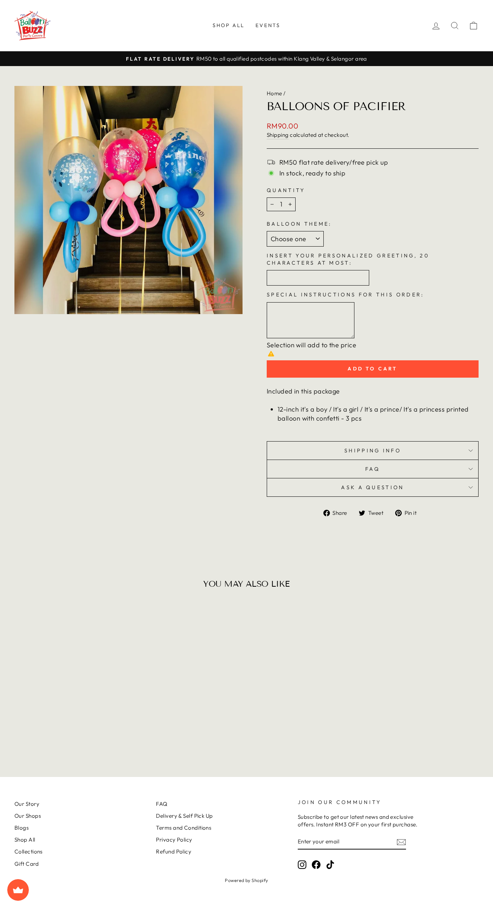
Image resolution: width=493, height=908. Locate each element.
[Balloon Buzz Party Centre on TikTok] (330, 864)
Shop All (229, 25)
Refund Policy (173, 851)
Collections (28, 851)
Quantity (286, 190)
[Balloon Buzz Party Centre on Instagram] (302, 864)
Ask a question (372, 487)
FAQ (372, 469)
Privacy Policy (174, 839)
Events (268, 25)
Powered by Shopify (246, 880)
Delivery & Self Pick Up (184, 815)
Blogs (21, 827)
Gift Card (26, 863)
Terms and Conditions (183, 827)
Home (274, 93)
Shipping (278, 134)
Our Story (26, 803)
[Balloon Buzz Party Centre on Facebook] (316, 864)
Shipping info (372, 450)
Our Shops (27, 815)
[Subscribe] (401, 842)
